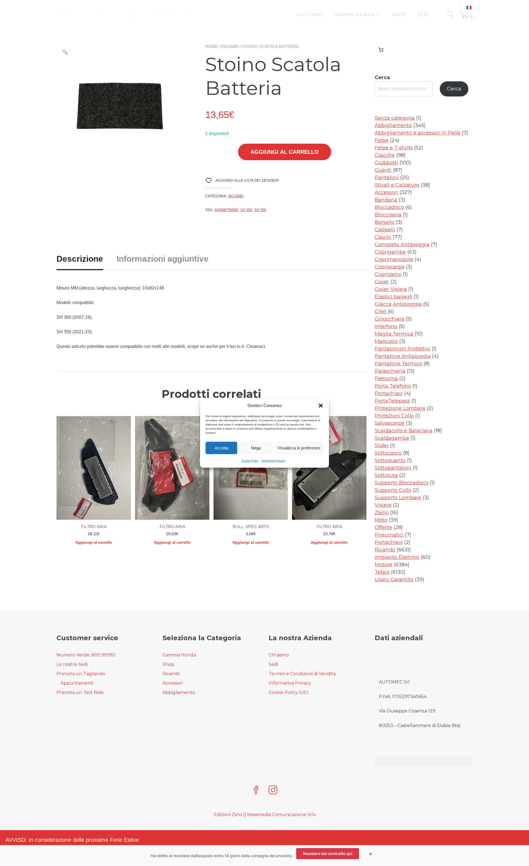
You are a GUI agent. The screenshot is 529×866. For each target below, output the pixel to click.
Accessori (173, 683)
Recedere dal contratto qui (327, 853)
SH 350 (260, 210)
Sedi (424, 14)
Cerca (382, 77)
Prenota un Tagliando (80, 673)
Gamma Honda (354, 14)
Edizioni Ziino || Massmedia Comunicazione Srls (264, 814)
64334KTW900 (226, 210)
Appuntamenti (77, 683)
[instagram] (273, 790)
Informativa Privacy (273, 460)
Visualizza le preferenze (298, 448)
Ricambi (230, 46)
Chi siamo (310, 14)
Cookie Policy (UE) (289, 692)
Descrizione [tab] (79, 258)
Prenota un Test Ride (80, 692)
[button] (320, 405)
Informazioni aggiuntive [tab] (163, 258)
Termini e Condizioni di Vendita (302, 673)
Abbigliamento (179, 692)
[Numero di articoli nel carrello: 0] (381, 50)
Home (211, 46)
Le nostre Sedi (72, 664)
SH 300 (246, 210)
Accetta (221, 448)
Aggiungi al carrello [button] (93, 542)
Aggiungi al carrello (284, 152)
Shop (399, 14)
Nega (256, 448)
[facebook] (256, 790)
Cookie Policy (249, 460)
